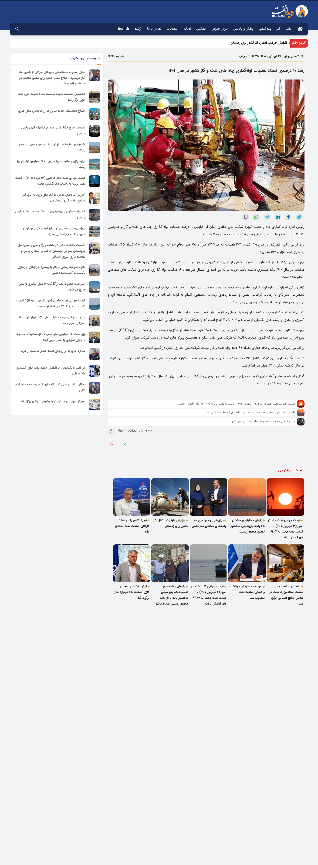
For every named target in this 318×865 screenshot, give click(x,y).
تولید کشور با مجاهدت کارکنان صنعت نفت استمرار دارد (132, 526)
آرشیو (138, 28)
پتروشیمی (265, 28)
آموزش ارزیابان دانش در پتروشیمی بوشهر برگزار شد (52, 401)
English (123, 28)
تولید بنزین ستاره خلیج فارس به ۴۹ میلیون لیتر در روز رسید (51, 164)
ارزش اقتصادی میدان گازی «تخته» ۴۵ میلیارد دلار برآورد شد (132, 592)
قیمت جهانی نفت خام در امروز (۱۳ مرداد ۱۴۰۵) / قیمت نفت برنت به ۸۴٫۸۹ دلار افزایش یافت (50, 181)
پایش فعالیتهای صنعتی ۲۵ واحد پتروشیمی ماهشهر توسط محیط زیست (250, 412)
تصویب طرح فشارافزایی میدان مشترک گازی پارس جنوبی (53, 130)
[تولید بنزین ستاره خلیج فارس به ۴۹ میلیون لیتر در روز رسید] (94, 164)
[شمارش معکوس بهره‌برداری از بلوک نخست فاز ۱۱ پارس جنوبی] (94, 215)
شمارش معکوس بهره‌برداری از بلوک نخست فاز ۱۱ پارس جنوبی (50, 214)
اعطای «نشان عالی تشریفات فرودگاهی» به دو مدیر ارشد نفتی (49, 387)
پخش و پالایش (243, 28)
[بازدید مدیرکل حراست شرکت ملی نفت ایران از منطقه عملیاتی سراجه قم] (94, 320)
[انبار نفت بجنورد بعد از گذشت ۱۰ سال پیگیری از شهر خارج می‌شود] (94, 287)
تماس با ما (154, 28)
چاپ (242, 56)
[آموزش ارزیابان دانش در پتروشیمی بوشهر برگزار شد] (94, 404)
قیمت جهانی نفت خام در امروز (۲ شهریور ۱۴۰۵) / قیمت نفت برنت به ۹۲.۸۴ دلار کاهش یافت (208, 595)
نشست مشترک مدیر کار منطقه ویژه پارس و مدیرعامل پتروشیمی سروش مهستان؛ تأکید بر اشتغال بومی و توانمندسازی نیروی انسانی (51, 251)
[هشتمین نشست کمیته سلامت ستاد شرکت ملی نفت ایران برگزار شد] (94, 97)
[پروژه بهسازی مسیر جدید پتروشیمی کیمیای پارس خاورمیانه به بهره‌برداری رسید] (94, 231)
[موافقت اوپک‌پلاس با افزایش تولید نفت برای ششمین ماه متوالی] (94, 371)
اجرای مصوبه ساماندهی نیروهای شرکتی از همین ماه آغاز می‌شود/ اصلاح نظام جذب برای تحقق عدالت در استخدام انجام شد (51, 78)
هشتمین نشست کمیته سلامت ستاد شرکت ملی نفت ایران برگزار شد (51, 97)
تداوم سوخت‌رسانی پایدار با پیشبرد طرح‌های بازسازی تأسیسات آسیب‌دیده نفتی (51, 270)
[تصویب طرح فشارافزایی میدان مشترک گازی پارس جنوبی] (94, 131)
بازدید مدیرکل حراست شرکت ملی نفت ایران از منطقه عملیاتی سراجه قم (51, 320)
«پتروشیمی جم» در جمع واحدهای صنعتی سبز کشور (262, 421)
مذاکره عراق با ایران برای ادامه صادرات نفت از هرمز (53, 351)
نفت (288, 28)
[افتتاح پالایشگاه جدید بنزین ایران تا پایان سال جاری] (94, 114)
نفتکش (201, 28)
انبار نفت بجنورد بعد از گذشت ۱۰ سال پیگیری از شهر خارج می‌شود (52, 286)
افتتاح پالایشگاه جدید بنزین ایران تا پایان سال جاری (51, 110)
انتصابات (172, 28)
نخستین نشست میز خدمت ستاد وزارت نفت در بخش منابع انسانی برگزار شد (286, 595)
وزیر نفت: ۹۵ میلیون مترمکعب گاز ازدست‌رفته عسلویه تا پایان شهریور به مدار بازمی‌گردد (50, 337)
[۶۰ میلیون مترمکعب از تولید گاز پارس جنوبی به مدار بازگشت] (94, 147)
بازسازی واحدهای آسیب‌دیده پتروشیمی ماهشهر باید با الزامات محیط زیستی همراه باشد (172, 595)
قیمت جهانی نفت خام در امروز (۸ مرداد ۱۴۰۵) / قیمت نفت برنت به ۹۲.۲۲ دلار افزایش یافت (50, 303)
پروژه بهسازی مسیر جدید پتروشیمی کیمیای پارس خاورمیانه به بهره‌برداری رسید (54, 231)
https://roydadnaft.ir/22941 (130, 430)
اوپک (187, 28)
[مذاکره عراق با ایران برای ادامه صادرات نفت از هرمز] (94, 354)
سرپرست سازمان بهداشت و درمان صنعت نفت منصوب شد (247, 592)
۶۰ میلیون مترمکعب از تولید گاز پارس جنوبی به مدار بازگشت (52, 147)
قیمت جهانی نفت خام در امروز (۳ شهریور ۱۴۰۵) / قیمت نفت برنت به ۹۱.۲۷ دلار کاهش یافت (237, 403)
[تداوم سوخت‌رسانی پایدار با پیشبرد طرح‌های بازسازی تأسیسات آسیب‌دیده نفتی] (94, 270)
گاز (278, 28)
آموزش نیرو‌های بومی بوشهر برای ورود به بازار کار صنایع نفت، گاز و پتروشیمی (54, 197)
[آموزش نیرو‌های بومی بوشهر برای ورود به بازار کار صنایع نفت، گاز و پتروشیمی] (94, 198)
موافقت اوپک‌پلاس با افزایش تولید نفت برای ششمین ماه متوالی (50, 370)
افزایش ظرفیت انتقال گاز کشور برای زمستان (258, 42)
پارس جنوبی (219, 28)
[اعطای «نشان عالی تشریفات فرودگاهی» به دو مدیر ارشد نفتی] (94, 388)
